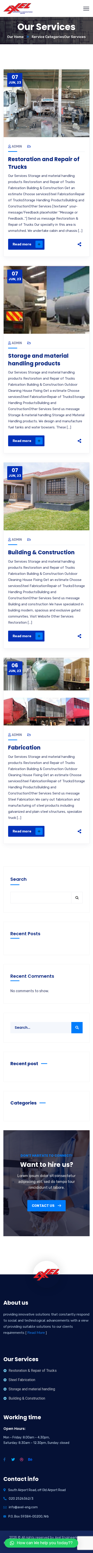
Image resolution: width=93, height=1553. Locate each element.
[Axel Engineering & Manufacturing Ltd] (18, 8)
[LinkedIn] (79, 238)
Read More (36, 1332)
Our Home (15, 37)
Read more (22, 244)
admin (17, 146)
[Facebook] (79, 210)
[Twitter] (79, 219)
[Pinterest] (79, 229)
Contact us (43, 1206)
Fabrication (24, 747)
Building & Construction (41, 552)
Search (18, 879)
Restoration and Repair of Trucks (43, 163)
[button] (41, 1543)
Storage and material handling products (38, 359)
